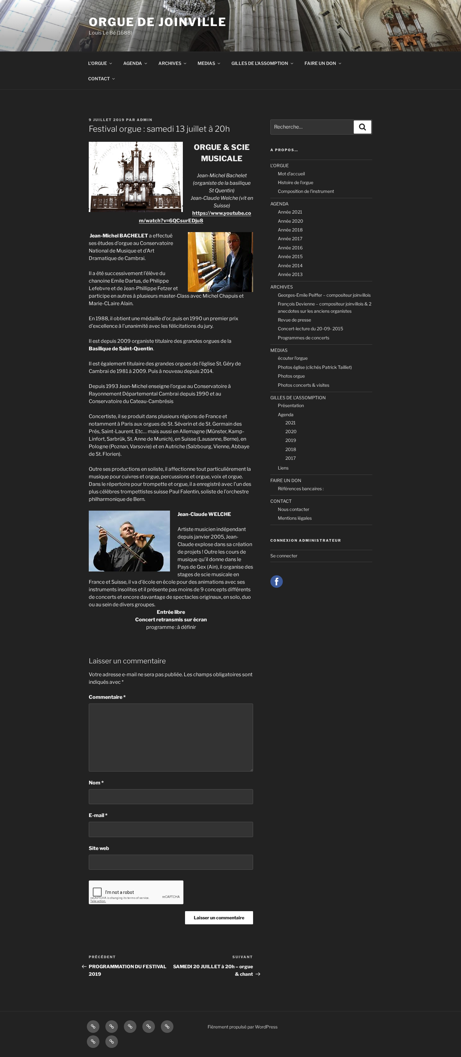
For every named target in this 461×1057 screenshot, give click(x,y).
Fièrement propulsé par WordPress (243, 1026)
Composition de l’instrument (306, 191)
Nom (96, 783)
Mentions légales (295, 518)
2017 (290, 458)
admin (144, 120)
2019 (290, 440)
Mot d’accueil (291, 173)
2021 (290, 422)
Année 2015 (290, 256)
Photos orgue (291, 376)
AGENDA (132, 63)
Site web (99, 848)
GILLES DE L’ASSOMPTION (259, 63)
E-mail (98, 815)
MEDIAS (206, 63)
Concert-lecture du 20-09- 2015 (310, 328)
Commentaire (107, 697)
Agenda (286, 414)
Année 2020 (290, 221)
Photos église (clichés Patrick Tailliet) (315, 367)
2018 (290, 449)
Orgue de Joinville (158, 22)
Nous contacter (293, 509)
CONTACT (99, 78)
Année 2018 (290, 229)
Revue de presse (294, 319)
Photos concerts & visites (303, 385)
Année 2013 (290, 274)
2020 (291, 431)
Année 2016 (290, 247)
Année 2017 (290, 238)
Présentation (291, 405)
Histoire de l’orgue (295, 182)
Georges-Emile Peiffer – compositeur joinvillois (324, 295)
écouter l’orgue (293, 358)
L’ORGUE (97, 63)
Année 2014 (290, 265)
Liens (283, 467)
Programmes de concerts (303, 337)
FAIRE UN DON (320, 63)
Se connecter (283, 555)
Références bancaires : (301, 488)
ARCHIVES (169, 63)
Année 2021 (290, 212)
